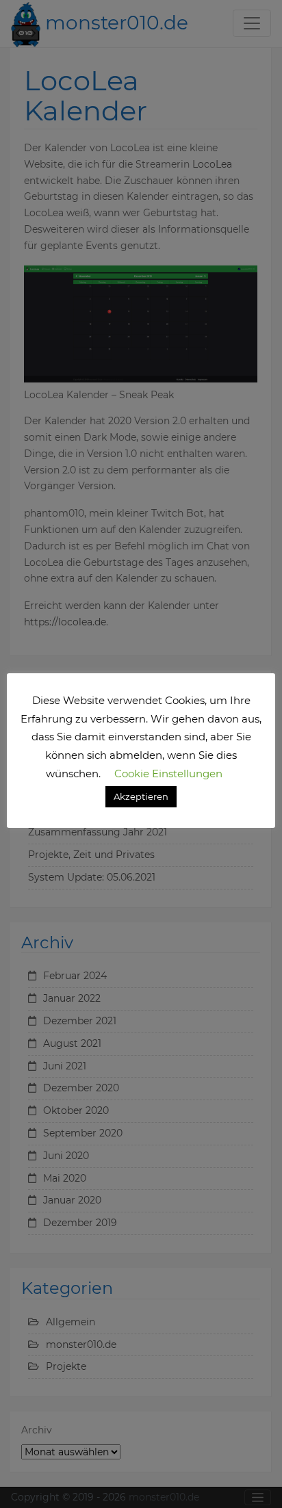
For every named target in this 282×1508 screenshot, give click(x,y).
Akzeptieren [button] (141, 796)
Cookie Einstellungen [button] (168, 773)
